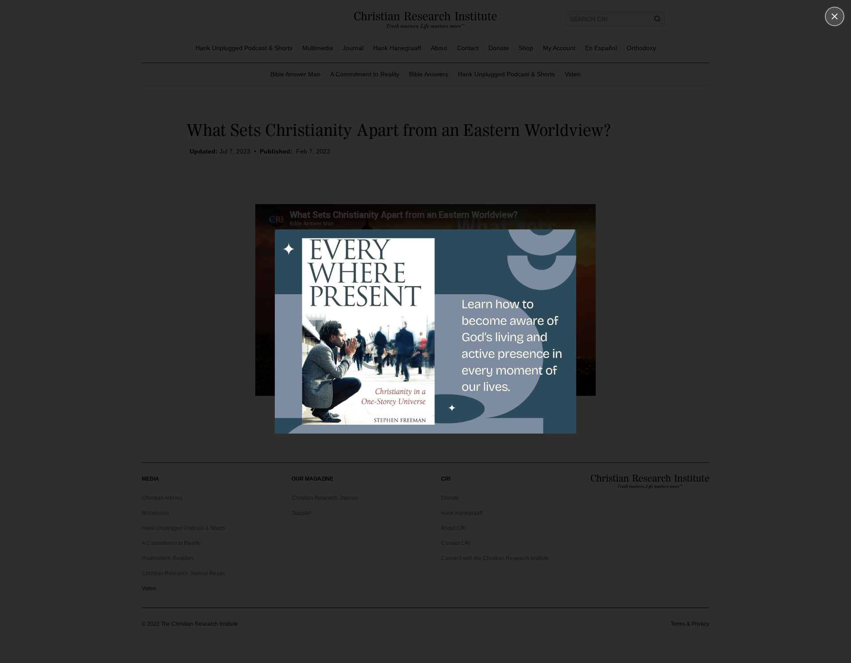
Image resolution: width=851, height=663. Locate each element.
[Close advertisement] (834, 16)
